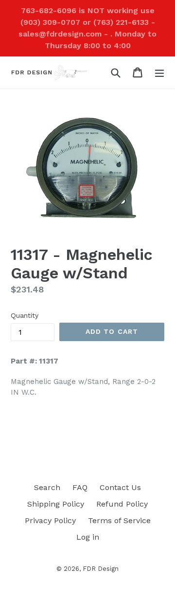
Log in (87, 537)
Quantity (24, 315)
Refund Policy (122, 504)
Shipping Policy (55, 504)
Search (47, 487)
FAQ (80, 487)
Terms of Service (119, 520)
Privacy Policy (50, 520)
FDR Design (101, 568)
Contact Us (120, 487)
